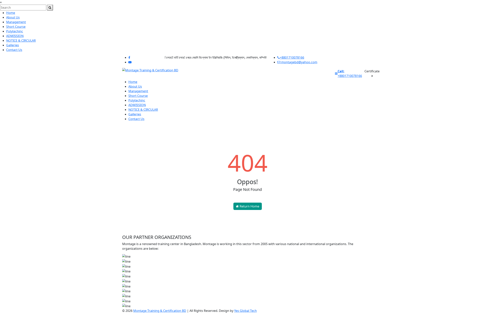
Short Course (16, 27)
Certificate (372, 71)
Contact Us (14, 50)
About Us (13, 17)
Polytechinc (14, 31)
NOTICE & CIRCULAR (21, 40)
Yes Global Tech (245, 311)
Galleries (12, 45)
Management (16, 22)
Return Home (249, 206)
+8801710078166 (292, 57)
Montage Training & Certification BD (159, 311)
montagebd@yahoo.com (298, 62)
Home (10, 13)
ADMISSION (15, 36)
